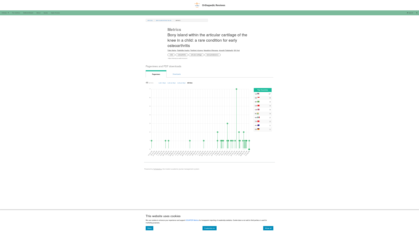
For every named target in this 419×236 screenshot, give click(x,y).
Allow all (269, 228)
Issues (46, 13)
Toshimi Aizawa (196, 50)
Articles (4, 13)
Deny (150, 228)
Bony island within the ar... (164, 20)
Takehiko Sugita (183, 50)
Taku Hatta (171, 50)
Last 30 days (171, 83)
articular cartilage (196, 55)
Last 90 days (181, 83)
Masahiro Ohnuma (211, 50)
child (171, 55)
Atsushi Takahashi (226, 50)
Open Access (55, 13)
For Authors (16, 13)
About (38, 13)
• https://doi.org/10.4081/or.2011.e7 (177, 58)
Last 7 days (162, 83)
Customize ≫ (210, 228)
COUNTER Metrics (192, 220)
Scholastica (157, 169)
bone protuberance (212, 55)
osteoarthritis (182, 55)
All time (189, 83)
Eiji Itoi (237, 50)
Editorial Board (28, 13)
